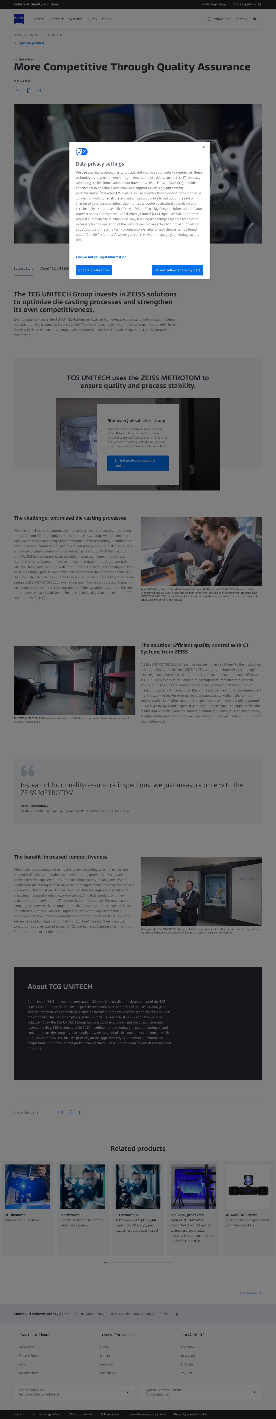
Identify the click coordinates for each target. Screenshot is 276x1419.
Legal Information (112, 257)
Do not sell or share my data (178, 270)
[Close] (203, 147)
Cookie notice (87, 257)
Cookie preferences (94, 270)
